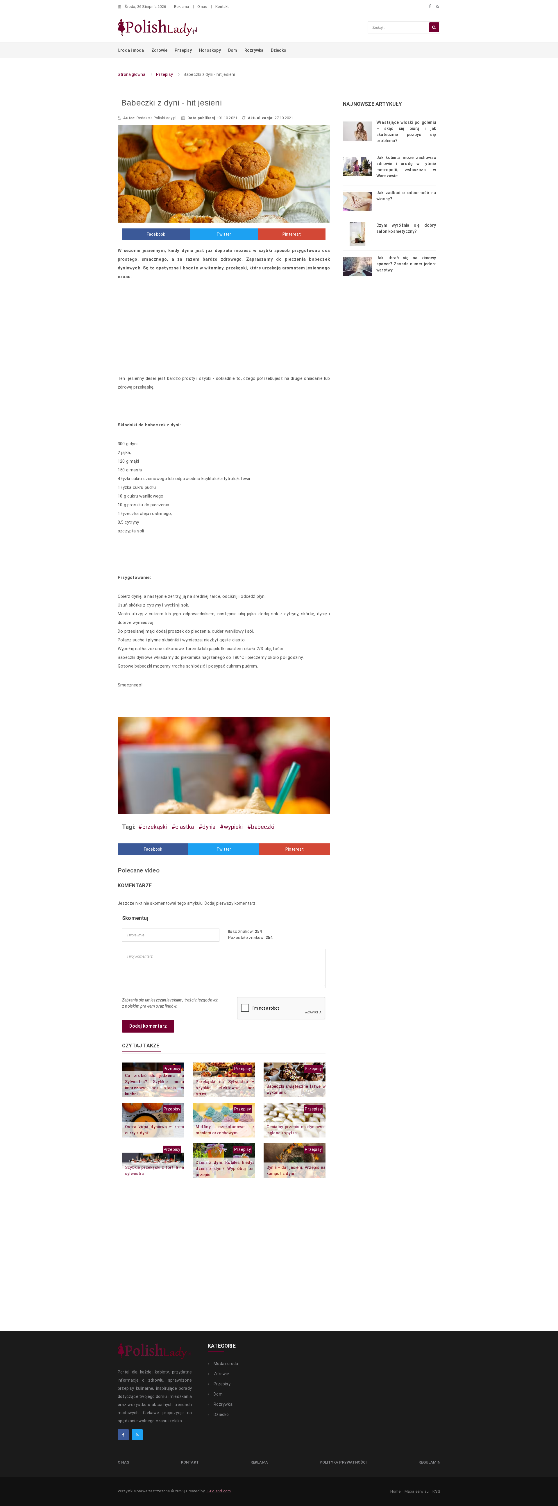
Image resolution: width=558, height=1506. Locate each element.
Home (395, 1491)
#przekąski (152, 826)
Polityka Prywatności (343, 1462)
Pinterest (291, 234)
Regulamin (429, 1462)
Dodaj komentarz (148, 1026)
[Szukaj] (434, 27)
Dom (232, 50)
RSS (436, 1491)
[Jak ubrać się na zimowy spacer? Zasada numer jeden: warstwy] (359, 266)
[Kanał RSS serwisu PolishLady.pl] (437, 6)
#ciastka (182, 826)
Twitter (224, 234)
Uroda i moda (131, 50)
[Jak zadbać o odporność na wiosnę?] (359, 201)
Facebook (156, 234)
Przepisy (183, 50)
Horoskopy (210, 50)
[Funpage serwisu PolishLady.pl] (430, 6)
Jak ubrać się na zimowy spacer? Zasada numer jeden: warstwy (406, 263)
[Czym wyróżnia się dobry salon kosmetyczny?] (359, 233)
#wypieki (231, 826)
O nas (202, 6)
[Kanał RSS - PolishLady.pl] (137, 1434)
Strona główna (132, 74)
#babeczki (260, 826)
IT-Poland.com (218, 1491)
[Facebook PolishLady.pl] (123, 1434)
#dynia (206, 826)
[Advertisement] (224, 329)
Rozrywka (254, 50)
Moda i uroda (226, 1363)
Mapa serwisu (417, 1491)
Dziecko (278, 50)
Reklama (181, 6)
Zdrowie (159, 50)
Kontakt (222, 6)
